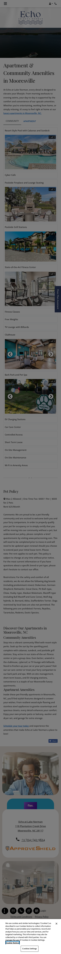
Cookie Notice (12, 943)
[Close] (56, 923)
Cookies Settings (29, 948)
